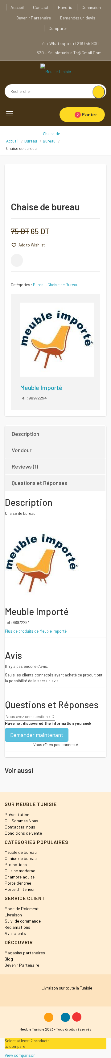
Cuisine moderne (20, 870)
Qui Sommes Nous (21, 820)
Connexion (91, 7)
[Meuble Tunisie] (55, 71)
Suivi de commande (23, 921)
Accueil (17, 7)
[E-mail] (17, 260)
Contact (41, 7)
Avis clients (15, 933)
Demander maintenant (36, 734)
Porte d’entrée (18, 883)
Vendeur (21, 450)
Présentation (17, 814)
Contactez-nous (20, 826)
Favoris (65, 7)
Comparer (57, 28)
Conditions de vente (23, 833)
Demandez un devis (77, 17)
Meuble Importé (41, 387)
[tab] (55, 433)
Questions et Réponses (39, 482)
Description (25, 433)
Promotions (16, 864)
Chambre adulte (20, 876)
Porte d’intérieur (20, 889)
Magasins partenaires (25, 952)
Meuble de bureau (21, 852)
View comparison (20, 1055)
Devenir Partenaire (33, 17)
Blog (9, 958)
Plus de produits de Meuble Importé (36, 631)
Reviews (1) (25, 466)
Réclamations (17, 927)
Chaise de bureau (21, 858)
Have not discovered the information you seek (48, 723)
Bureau (30, 141)
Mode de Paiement (22, 908)
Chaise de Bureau (62, 284)
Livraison (13, 914)
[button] (28, 245)
